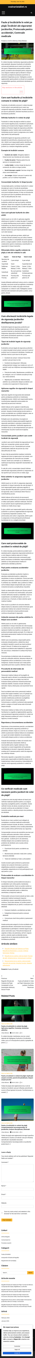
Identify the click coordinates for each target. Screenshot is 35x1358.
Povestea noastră (6, 1243)
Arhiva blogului (5, 1236)
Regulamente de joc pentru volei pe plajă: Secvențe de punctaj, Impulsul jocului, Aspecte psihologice (17, 963)
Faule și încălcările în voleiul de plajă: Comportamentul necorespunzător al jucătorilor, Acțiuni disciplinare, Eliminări (15, 1127)
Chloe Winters (22, 41)
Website (3, 1203)
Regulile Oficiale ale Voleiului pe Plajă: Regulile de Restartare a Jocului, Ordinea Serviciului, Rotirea (16, 951)
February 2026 (5, 1318)
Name (3, 1186)
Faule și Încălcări (13, 969)
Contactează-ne (5, 1240)
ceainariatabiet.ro (17, 6)
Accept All (17, 1353)
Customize (17, 1346)
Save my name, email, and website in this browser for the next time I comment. (17, 1213)
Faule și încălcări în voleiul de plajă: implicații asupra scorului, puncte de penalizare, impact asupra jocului (17, 1078)
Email (3, 1194)
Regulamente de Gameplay (8, 1260)
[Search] (31, 12)
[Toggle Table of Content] (20, 91)
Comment (5, 1162)
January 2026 (5, 1321)
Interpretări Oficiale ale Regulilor (10, 1257)
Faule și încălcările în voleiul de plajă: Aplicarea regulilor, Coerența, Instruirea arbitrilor (15, 1028)
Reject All (17, 1349)
